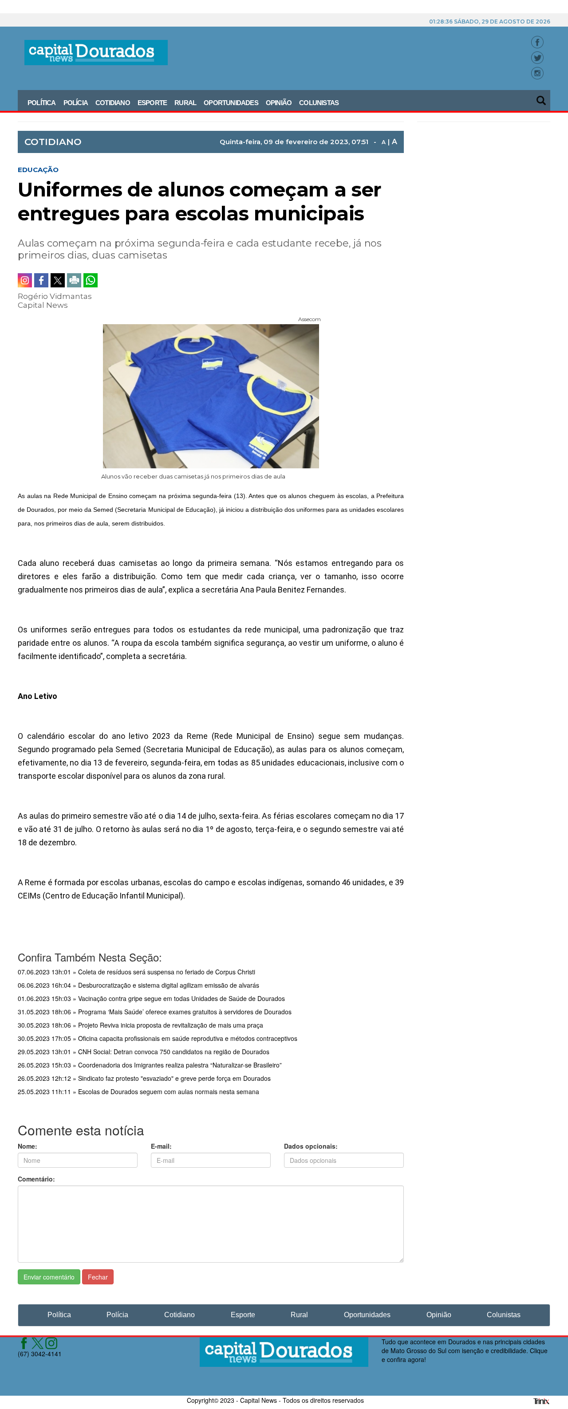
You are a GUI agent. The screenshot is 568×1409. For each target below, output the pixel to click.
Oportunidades (231, 102)
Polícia (75, 102)
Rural (185, 102)
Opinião (279, 102)
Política (42, 102)
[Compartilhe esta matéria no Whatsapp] (90, 280)
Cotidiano (112, 102)
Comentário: (36, 1178)
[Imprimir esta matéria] (74, 280)
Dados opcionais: (311, 1146)
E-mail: (161, 1146)
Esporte (152, 102)
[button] (541, 97)
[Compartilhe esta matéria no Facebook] (41, 280)
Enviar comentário (49, 1276)
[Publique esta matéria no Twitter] (58, 280)
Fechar (98, 1276)
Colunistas (319, 102)
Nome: (27, 1146)
